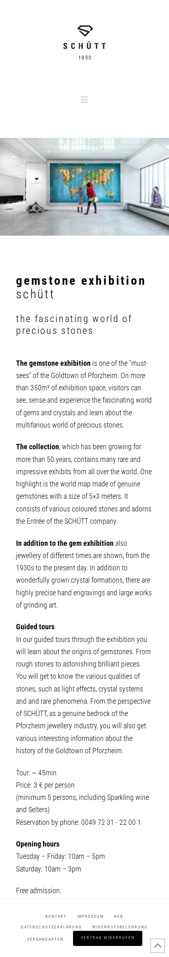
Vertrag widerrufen (108, 937)
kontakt (56, 916)
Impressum (90, 916)
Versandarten (45, 939)
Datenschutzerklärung (51, 927)
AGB (118, 916)
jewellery (28, 555)
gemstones (32, 496)
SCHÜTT (34, 713)
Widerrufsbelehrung (120, 927)
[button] (84, 100)
